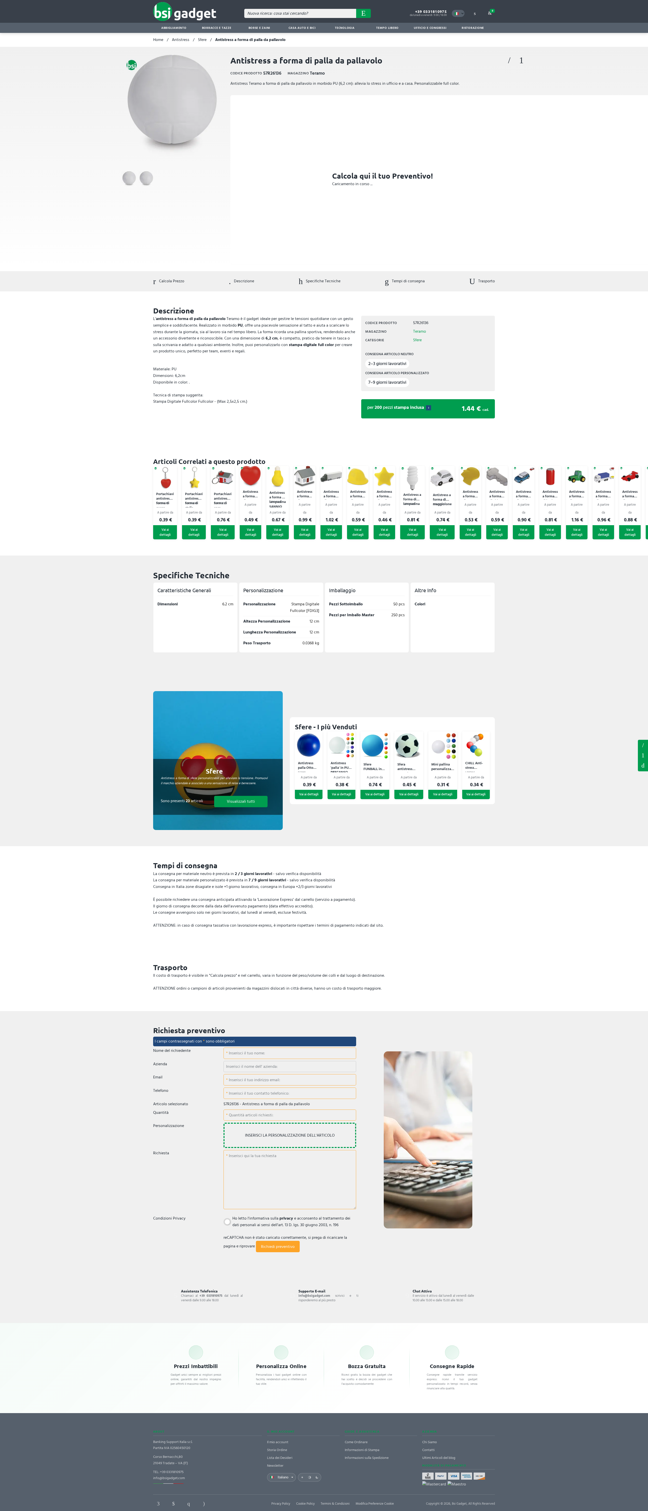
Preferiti (509, 60)
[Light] (302, 1477)
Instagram (204, 1504)
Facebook (158, 1504)
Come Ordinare (356, 1442)
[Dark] (316, 1477)
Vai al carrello (492, 11)
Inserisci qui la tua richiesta (252, 1156)
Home (158, 39)
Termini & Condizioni (335, 1503)
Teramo (419, 331)
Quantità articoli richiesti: (250, 1115)
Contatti (428, 1450)
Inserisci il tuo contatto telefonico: (258, 1093)
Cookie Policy (305, 1503)
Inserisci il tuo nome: (246, 1053)
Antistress (180, 39)
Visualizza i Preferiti (643, 745)
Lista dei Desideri (279, 1458)
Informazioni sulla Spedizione (367, 1458)
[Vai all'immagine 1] (129, 178)
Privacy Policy (280, 1503)
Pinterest (189, 1504)
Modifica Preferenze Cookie (375, 1503)
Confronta (521, 60)
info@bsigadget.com (169, 1478)
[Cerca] (363, 13)
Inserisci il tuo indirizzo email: (254, 1080)
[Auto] (309, 1477)
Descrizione (243, 281)
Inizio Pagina (643, 766)
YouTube (234, 1504)
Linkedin (173, 1504)
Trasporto (486, 281)
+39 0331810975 (431, 11)
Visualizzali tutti (241, 801)
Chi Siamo (429, 1442)
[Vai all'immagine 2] (146, 178)
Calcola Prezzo (171, 281)
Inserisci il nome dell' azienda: (252, 1067)
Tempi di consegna (408, 281)
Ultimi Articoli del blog (438, 1458)
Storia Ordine (277, 1450)
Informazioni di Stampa (362, 1450)
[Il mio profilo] (475, 13)
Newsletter (275, 1466)
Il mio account (277, 1442)
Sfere (202, 39)
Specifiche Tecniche (322, 281)
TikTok (219, 1504)
